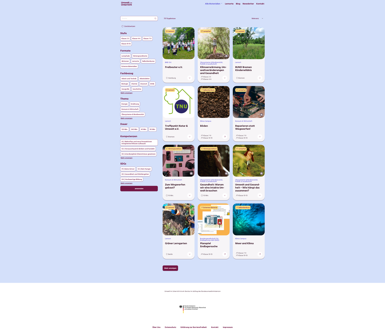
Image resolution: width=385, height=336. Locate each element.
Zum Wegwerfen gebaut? (175, 186)
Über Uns (156, 327)
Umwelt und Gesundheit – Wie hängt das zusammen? (247, 187)
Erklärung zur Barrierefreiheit (194, 327)
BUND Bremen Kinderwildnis (243, 69)
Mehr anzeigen (170, 268)
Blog (238, 3)
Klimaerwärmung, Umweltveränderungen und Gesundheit (213, 70)
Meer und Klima (244, 243)
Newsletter (248, 3)
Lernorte (229, 3)
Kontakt (260, 3)
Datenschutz (170, 327)
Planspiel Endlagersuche (209, 245)
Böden (204, 125)
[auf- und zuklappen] (189, 78)
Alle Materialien (212, 3)
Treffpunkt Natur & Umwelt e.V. (176, 127)
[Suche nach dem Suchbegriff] (155, 18)
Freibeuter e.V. (174, 67)
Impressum (228, 327)
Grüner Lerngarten (176, 243)
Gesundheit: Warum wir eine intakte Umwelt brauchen (212, 187)
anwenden (139, 188)
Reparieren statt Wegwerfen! (245, 127)
